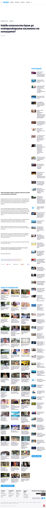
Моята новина (3, 495)
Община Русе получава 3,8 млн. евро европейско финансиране (40, 420)
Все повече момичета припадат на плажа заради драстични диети (15, 368)
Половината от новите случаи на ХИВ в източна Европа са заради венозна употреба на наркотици (15, 381)
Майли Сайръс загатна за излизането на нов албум (40, 130)
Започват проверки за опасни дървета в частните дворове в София (5, 368)
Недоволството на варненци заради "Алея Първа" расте (5, 332)
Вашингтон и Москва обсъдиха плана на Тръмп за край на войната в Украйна (40, 237)
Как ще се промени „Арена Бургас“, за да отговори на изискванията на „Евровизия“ (40, 253)
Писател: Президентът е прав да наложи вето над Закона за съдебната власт (15, 407)
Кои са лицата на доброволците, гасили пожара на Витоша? (4, 321)
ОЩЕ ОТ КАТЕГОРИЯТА (8, 485)
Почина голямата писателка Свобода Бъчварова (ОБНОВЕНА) (5, 380)
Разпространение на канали (12, 502)
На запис (23, 2)
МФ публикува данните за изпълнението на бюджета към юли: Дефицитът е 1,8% (41, 335)
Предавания (18, 493)
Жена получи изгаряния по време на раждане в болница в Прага (41, 350)
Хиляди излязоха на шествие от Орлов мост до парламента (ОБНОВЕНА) (25, 321)
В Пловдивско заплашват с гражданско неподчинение (3, 432)
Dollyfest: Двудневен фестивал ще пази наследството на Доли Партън (41, 276)
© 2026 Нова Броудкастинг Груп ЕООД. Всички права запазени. (8, 505)
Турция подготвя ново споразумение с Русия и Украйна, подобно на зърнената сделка (41, 373)
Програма (17, 2)
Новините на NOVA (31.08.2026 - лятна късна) (40, 97)
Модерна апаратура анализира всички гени (25, 344)
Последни (2, 492)
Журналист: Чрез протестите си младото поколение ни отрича (15, 309)
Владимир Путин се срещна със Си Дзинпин (41, 413)
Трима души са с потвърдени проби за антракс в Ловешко (41, 357)
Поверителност (35, 502)
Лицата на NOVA (11, 493)
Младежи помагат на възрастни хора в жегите (5, 308)
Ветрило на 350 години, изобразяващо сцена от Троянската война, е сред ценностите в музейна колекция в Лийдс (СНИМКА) (41, 114)
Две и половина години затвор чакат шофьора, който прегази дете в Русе (5, 444)
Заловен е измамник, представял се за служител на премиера (5, 480)
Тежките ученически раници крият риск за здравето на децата (41, 159)
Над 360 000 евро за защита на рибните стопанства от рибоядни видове (41, 283)
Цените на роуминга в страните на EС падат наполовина (15, 418)
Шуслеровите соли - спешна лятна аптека (25, 457)
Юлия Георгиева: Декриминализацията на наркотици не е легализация (5, 407)
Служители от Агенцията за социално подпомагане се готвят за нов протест (4, 394)
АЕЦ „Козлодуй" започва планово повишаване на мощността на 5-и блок (41, 229)
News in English (26, 497)
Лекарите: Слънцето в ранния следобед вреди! (25, 480)
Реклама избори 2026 (6, 502)
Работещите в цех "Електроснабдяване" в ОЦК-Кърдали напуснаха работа (25, 380)
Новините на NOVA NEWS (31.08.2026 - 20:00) (40, 207)
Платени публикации (15, 503)
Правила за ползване (3, 503)
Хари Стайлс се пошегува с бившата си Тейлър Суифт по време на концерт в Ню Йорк (41, 74)
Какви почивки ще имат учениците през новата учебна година (41, 442)
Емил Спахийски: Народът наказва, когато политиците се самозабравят (25, 432)
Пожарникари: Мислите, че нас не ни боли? (5, 344)
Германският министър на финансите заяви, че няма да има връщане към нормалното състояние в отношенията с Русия (41, 149)
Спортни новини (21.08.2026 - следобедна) (40, 386)
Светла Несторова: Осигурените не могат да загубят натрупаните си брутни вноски (41, 214)
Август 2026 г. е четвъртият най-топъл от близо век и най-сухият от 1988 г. (41, 245)
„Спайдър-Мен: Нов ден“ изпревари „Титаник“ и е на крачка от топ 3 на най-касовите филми (41, 138)
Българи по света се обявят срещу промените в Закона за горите (5, 458)
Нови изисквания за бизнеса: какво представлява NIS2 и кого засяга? (41, 343)
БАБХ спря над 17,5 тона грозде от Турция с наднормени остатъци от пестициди (40, 406)
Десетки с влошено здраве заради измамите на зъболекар (25, 469)
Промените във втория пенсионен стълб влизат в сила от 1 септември (41, 269)
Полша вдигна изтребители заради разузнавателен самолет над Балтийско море (40, 307)
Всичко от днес (3, 493)
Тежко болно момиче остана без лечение (15, 296)
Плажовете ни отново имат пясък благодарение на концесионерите (15, 444)
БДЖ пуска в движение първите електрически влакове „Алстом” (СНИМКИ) (41, 190)
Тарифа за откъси (19, 502)
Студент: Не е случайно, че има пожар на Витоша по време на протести (15, 321)
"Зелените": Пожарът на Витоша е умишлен (25, 356)
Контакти (27, 502)
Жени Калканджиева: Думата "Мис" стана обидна (15, 356)
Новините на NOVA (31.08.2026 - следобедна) (40, 398)
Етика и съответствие (9, 503)
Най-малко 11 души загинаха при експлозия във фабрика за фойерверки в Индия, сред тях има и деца (41, 175)
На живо (28, 2)
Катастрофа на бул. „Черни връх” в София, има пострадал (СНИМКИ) (40, 166)
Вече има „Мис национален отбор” (15, 431)
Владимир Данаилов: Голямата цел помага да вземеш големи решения (15, 345)
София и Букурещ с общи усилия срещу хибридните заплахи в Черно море (41, 449)
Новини (11, 2)
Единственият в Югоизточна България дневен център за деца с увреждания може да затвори (25, 420)
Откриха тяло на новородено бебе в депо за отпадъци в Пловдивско (41, 321)
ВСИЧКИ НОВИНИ (36, 456)
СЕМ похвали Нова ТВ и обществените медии (25, 332)
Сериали (17, 495)
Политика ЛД (39, 502)
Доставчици (23, 502)
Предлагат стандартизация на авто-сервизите (25, 296)
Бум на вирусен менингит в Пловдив (15, 392)
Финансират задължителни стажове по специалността (4, 419)
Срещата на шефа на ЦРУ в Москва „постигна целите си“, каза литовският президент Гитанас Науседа (41, 89)
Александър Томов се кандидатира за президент (41, 392)
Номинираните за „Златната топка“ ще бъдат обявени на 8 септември (41, 183)
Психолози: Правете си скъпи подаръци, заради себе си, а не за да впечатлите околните (25, 368)
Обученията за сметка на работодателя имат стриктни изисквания (15, 333)
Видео (2, 496)
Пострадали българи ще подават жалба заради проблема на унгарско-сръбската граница (25, 394)
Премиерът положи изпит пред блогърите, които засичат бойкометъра (5, 297)
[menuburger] (1, 2)
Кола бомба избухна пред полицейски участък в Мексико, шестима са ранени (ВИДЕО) (41, 261)
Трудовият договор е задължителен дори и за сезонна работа (15, 457)
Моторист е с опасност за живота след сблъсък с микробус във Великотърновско (41, 298)
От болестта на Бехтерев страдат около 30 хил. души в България (15, 469)
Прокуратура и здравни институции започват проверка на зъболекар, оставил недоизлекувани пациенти (25, 445)
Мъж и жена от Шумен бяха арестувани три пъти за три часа (4, 469)
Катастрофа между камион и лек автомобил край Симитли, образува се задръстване (41, 427)
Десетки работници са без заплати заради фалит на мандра (25, 407)
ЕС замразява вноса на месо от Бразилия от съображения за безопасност (41, 123)
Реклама (2, 502)
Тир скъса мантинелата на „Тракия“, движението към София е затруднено (41, 365)
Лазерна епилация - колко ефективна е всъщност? (41, 314)
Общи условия (30, 502)
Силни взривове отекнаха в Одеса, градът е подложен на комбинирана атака (41, 104)
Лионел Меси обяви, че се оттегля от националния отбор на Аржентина (41, 290)
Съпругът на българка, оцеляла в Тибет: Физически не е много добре (41, 435)
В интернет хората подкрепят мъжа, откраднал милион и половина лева (15, 480)
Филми (17, 496)
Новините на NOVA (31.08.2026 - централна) (40, 221)
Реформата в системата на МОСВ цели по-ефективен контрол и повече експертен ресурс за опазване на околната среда (41, 199)
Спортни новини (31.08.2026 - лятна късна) (40, 81)
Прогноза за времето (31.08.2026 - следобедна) (41, 380)
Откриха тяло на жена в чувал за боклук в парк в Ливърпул (40, 328)
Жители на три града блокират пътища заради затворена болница (5, 357)
